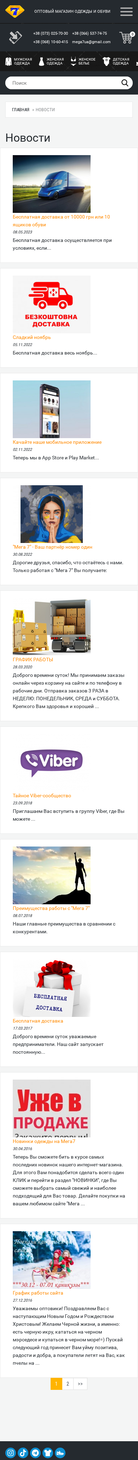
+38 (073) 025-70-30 (51, 33)
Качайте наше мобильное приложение (57, 442)
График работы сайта (38, 1293)
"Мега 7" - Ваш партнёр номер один (52, 547)
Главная (20, 109)
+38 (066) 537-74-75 (90, 33)
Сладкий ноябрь (32, 337)
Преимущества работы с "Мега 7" (51, 908)
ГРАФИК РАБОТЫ (33, 659)
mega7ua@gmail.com (91, 42)
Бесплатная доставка (38, 1021)
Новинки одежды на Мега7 (44, 1141)
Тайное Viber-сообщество (42, 795)
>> (80, 1384)
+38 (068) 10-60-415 (51, 42)
